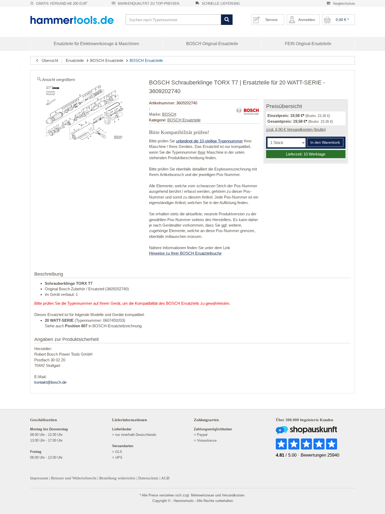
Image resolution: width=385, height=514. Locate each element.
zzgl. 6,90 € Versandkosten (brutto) (296, 129)
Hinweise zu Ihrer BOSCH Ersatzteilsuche (185, 253)
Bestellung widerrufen (117, 478)
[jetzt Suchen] (226, 20)
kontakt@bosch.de (50, 382)
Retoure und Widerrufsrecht (73, 478)
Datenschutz (148, 478)
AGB (165, 478)
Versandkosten (233, 495)
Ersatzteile (75, 60)
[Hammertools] (76, 20)
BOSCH (169, 114)
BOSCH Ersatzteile (106, 60)
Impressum (39, 478)
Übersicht (48, 60)
